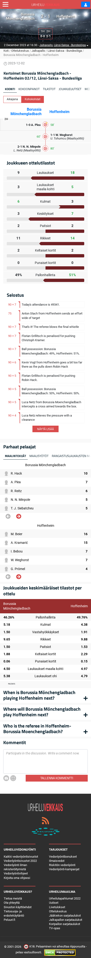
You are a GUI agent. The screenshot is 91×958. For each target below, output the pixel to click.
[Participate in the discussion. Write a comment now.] (45, 761)
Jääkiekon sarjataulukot (65, 915)
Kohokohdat (32, 99)
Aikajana (12, 99)
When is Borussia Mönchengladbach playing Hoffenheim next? (39, 695)
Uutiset (53, 902)
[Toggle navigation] (5, 4)
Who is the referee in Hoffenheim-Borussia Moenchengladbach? (37, 728)
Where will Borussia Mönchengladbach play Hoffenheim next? (41, 711)
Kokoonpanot (29, 89)
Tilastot (49, 89)
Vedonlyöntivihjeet (16, 873)
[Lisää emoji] (13, 778)
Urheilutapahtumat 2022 (64, 898)
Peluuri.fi (9, 919)
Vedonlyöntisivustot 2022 (20, 861)
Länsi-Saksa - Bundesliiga (70, 45)
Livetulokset (57, 907)
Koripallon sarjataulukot (64, 924)
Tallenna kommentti (56, 777)
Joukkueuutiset (70, 89)
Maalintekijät (15, 455)
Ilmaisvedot (56, 861)
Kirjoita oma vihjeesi (17, 878)
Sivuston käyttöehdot (18, 907)
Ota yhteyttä (12, 902)
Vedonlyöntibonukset (63, 856)
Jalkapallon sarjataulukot (65, 919)
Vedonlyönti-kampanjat (64, 869)
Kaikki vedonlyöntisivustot (21, 856)
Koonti (10, 89)
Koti (6, 50)
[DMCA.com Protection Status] (60, 952)
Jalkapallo (46, 45)
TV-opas (54, 928)
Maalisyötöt (39, 455)
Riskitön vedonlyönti (62, 865)
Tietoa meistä (13, 898)
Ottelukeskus (20, 50)
